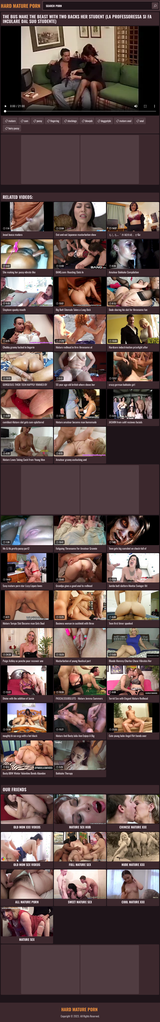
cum (26, 121)
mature (12, 121)
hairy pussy (13, 128)
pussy (39, 121)
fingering (54, 121)
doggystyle (106, 121)
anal (142, 121)
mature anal (125, 121)
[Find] (155, 5)
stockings (72, 121)
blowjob (88, 121)
